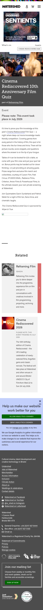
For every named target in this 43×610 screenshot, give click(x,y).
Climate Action (8, 482)
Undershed (6, 466)
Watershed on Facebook (15, 497)
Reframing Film (15, 102)
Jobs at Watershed (9, 470)
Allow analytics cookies (21, 416)
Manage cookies (8, 550)
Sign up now (13, 583)
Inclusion (5, 479)
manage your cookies (20, 428)
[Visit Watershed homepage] (11, 6)
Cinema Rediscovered (16, 132)
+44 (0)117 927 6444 (29, 526)
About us (5, 485)
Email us (8, 532)
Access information (10, 476)
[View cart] (33, 6)
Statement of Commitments (13, 541)
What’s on (6, 45)
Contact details (8, 491)
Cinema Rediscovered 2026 (29, 49)
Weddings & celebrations (12, 488)
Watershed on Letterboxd (15, 506)
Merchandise (7, 473)
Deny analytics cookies (21, 422)
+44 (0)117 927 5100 (22, 529)
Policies (5, 547)
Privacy (5, 544)
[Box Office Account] (27, 6)
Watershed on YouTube (14, 500)
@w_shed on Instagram (15, 503)
